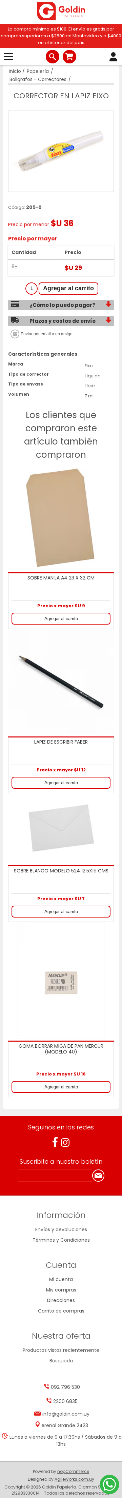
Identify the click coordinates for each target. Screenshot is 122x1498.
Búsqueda (61, 1360)
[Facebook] (55, 1142)
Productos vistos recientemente (61, 1350)
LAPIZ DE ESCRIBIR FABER (61, 742)
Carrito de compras (69, 56)
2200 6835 (65, 1401)
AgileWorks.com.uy (74, 1479)
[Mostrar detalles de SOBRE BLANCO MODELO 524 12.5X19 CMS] (61, 828)
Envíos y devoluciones (61, 1229)
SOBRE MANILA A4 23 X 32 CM (61, 578)
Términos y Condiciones (61, 1240)
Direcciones (61, 1300)
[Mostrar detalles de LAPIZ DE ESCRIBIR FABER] (61, 682)
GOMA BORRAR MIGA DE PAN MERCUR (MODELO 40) (61, 1049)
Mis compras (61, 1289)
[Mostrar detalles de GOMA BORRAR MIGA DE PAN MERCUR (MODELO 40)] (61, 980)
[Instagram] (65, 1142)
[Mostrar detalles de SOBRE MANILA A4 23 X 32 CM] (61, 518)
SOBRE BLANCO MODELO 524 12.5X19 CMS (61, 871)
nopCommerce (73, 1471)
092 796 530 (65, 1387)
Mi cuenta (61, 1279)
